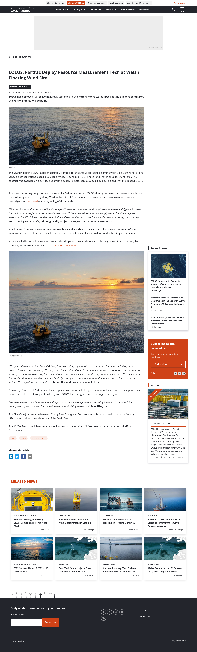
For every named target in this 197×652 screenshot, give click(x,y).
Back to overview (21, 56)
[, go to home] (23, 9)
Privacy (147, 611)
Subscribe (161, 364)
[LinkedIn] (184, 373)
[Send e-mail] (121, 612)
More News (144, 9)
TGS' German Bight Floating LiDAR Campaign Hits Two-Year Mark (30, 522)
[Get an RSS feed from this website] (103, 618)
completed (32, 201)
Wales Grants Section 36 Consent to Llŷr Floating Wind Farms (165, 570)
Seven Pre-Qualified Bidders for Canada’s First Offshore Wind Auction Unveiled (164, 522)
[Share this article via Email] (30, 456)
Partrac (23, 438)
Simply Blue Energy (38, 438)
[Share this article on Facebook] (23, 456)
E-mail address (18, 614)
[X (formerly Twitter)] (179, 373)
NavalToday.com (116, 3)
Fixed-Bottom (62, 9)
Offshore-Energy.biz (56, 3)
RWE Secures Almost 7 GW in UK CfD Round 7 (31, 570)
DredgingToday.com (96, 3)
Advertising (179, 3)
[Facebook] (175, 373)
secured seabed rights (65, 245)
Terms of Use (145, 616)
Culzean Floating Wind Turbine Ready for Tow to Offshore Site (119, 570)
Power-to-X (110, 9)
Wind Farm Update (20, 86)
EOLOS (12, 438)
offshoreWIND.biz (76, 3)
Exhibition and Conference (138, 3)
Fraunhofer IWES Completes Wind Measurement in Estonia (75, 521)
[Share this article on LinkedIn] (11, 456)
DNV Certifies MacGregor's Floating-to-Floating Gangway (119, 521)
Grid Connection (127, 9)
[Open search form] (173, 9)
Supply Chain (95, 9)
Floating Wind (79, 9)
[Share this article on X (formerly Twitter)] (17, 456)
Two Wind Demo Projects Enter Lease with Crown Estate (75, 570)
